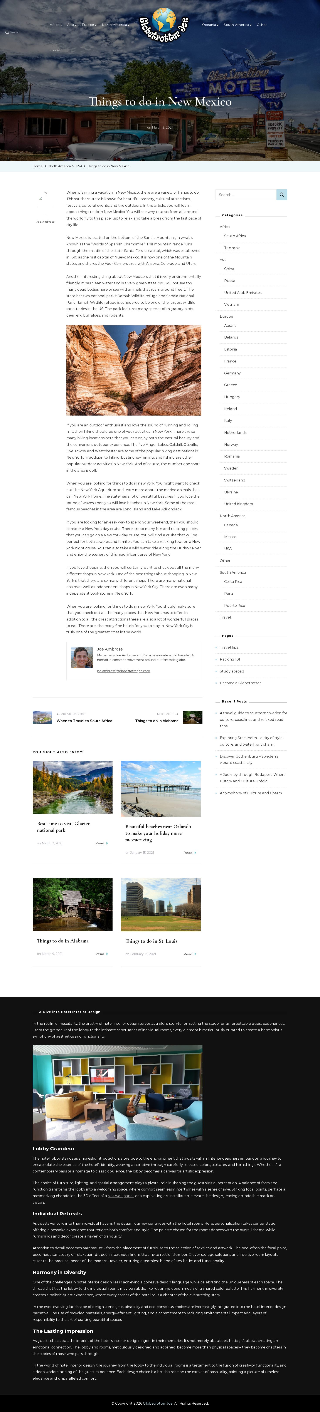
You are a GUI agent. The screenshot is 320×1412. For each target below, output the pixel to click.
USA (228, 549)
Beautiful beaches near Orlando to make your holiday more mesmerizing (158, 833)
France (230, 361)
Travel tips (229, 647)
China (229, 269)
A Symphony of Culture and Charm (251, 793)
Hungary (232, 397)
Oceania (209, 25)
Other (262, 25)
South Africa (235, 236)
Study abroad (232, 671)
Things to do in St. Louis (151, 941)
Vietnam (231, 304)
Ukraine (231, 492)
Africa (55, 25)
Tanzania (232, 248)
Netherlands (235, 433)
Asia (70, 25)
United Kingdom (238, 504)
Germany (232, 373)
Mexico (230, 537)
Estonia (230, 349)
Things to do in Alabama (63, 941)
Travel (55, 50)
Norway (231, 445)
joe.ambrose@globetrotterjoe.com (123, 671)
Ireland (230, 409)
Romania (232, 456)
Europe (88, 25)
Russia (229, 281)
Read (99, 843)
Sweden (231, 468)
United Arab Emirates (242, 293)
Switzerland (234, 480)
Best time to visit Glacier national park (63, 826)
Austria (230, 326)
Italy (228, 421)
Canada (231, 525)
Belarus (231, 337)
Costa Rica (233, 582)
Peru (228, 594)
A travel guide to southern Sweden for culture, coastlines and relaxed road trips (253, 719)
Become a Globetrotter (240, 683)
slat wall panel (121, 1196)
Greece (230, 385)
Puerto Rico (234, 606)
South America (236, 25)
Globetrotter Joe (158, 1403)
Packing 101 (230, 659)
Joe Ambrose (46, 221)
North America (114, 25)
